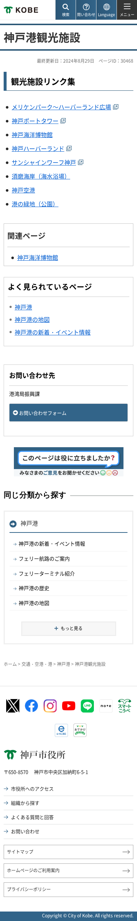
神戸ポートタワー (35, 120)
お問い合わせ (25, 831)
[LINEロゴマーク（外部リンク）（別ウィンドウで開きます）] (87, 706)
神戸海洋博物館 (32, 134)
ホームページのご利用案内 (33, 870)
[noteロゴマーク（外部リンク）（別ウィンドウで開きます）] (106, 706)
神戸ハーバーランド (38, 148)
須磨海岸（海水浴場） (41, 176)
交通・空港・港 (37, 664)
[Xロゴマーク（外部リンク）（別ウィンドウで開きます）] (12, 706)
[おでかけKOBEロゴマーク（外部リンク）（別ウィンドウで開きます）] (80, 730)
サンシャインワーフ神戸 (44, 162)
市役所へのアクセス (32, 788)
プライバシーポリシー (29, 889)
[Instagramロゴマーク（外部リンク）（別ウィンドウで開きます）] (50, 706)
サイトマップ (20, 851)
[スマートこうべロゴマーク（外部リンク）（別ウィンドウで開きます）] (124, 706)
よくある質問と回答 (32, 816)
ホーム (10, 664)
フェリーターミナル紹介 (47, 573)
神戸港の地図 (34, 602)
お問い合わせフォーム (42, 412)
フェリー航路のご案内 (44, 558)
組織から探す (25, 802)
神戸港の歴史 (34, 588)
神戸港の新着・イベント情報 (52, 543)
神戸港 (29, 523)
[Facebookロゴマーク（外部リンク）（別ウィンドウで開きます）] (31, 706)
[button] (65, 10)
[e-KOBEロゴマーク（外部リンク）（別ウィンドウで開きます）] (61, 730)
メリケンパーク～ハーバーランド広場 (61, 106)
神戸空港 (23, 190)
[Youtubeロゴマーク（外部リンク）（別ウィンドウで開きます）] (68, 705)
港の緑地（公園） (35, 203)
